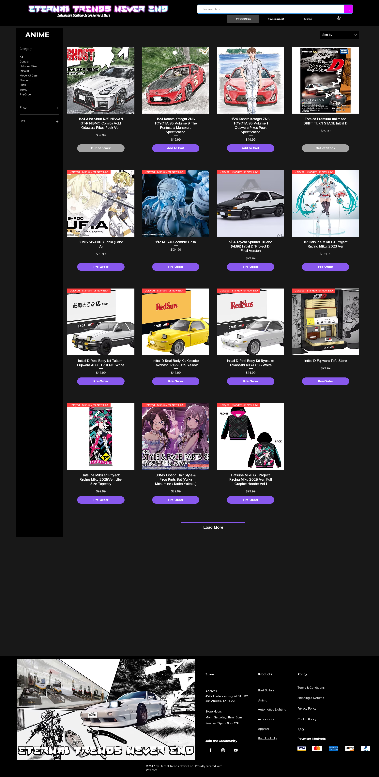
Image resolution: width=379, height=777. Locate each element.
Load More (213, 527)
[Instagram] (223, 750)
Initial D (24, 71)
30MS (23, 89)
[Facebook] (210, 750)
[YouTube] (235, 750)
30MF (23, 85)
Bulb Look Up (267, 738)
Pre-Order (26, 94)
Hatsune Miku (28, 66)
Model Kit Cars (29, 75)
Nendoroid (26, 80)
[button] (338, 18)
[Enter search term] (348, 9)
